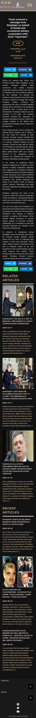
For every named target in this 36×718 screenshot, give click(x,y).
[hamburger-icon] (29, 5)
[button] (18, 43)
